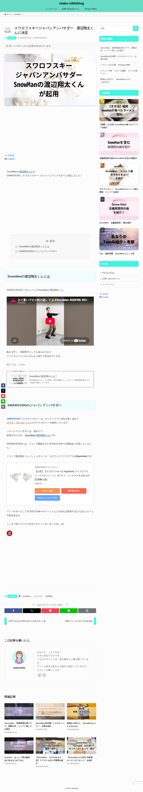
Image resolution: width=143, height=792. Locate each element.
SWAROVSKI (14, 419)
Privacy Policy (109, 273)
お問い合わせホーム (111, 278)
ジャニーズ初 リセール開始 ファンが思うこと (119, 72)
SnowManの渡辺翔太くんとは (34, 246)
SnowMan (11, 38)
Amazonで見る (47, 491)
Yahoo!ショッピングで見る (47, 498)
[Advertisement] (50, 129)
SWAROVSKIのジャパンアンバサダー (38, 251)
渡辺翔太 (49, 596)
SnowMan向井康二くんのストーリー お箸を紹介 (118, 57)
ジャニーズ (38, 596)
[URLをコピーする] (87, 610)
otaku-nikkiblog (71, 3)
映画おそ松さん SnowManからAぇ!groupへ (115, 80)
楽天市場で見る (74, 491)
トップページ (108, 284)
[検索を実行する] (136, 28)
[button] (13, 610)
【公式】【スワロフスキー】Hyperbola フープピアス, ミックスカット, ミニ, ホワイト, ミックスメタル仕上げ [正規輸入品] (62, 475)
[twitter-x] (44, 675)
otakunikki (19, 667)
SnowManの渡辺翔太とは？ (43, 376)
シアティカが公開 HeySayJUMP (115, 65)
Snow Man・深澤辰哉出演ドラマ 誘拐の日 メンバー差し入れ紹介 (118, 49)
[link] (39, 675)
